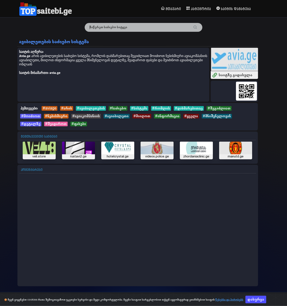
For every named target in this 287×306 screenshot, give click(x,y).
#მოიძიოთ (30, 116)
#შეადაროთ (56, 124)
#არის (66, 108)
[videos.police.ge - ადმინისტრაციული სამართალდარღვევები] (157, 150)
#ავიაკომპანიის (86, 116)
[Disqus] (138, 230)
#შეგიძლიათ (219, 108)
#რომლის (161, 108)
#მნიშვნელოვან (217, 116)
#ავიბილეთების (91, 108)
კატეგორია (201, 9)
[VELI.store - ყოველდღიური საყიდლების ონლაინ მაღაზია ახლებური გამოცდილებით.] (39, 150)
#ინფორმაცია (167, 116)
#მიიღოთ (141, 116)
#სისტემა (139, 108)
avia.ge (55, 73)
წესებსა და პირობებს (229, 299)
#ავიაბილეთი (117, 116)
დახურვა (256, 299)
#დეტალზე (30, 124)
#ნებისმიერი (56, 116)
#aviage (49, 108)
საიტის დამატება (236, 9)
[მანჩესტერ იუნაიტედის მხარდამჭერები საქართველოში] (235, 150)
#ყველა (191, 116)
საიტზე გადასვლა (235, 75)
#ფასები (78, 124)
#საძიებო (118, 108)
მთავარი (173, 9)
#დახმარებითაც (189, 108)
